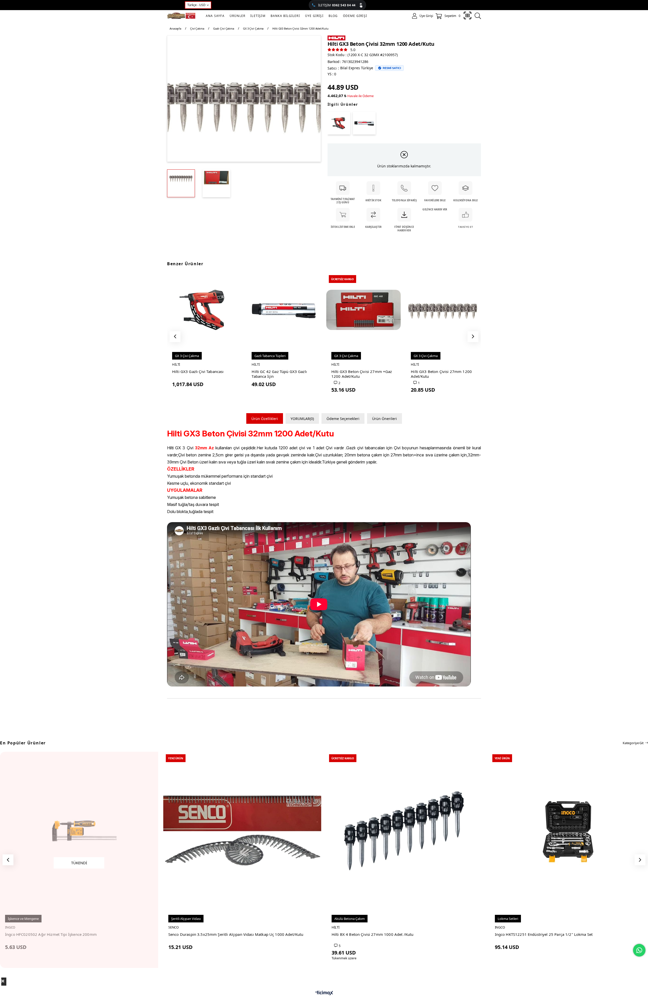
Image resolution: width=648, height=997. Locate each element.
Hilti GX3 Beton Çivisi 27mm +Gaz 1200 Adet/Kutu (361, 374)
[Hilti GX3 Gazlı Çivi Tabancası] (339, 123)
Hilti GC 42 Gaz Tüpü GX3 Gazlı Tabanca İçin (279, 374)
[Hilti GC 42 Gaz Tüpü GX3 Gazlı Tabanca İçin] (364, 123)
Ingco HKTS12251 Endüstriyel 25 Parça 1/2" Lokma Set (544, 934)
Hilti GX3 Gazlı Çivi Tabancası (198, 371)
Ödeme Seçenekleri (343, 418)
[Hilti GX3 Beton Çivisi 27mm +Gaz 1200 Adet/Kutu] (363, 310)
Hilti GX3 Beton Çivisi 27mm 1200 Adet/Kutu (441, 374)
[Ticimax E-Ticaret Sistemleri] (324, 993)
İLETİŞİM (337, 5)
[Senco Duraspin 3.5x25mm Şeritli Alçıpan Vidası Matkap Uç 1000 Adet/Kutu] (242, 831)
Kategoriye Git (633, 743)
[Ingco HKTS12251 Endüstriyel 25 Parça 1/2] (569, 831)
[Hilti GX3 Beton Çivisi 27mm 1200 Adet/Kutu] (443, 310)
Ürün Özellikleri (264, 418)
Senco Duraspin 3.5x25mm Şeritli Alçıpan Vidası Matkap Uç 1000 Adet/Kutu (235, 934)
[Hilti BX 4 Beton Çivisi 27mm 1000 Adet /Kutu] (406, 831)
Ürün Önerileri (384, 418)
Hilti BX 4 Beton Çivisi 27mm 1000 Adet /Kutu (373, 934)
